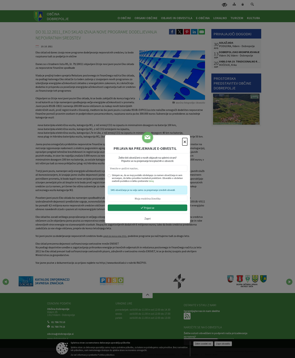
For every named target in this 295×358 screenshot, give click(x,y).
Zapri (147, 218)
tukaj (151, 181)
